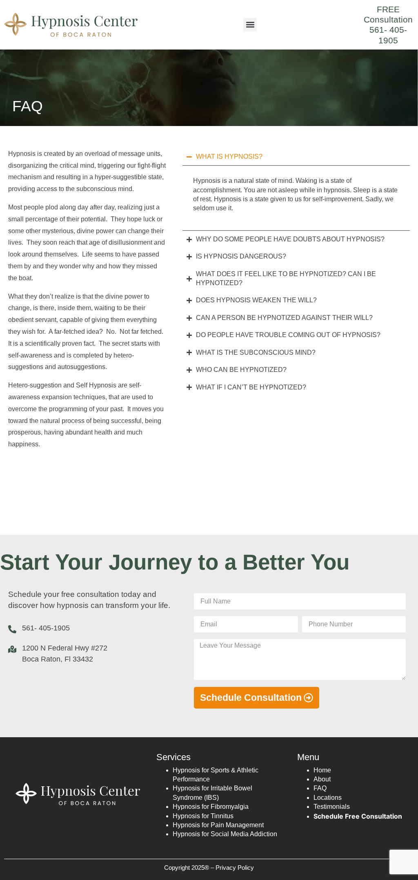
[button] (250, 25)
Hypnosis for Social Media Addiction (225, 833)
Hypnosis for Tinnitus (203, 815)
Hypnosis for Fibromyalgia (211, 806)
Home (322, 770)
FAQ (320, 788)
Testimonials (332, 806)
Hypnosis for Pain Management (218, 824)
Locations (328, 797)
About (322, 779)
